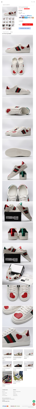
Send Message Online (5, 401)
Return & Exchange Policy (17, 391)
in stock (23, 13)
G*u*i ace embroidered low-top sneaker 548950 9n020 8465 (7, 357)
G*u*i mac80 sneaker (16, 381)
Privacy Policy (15, 394)
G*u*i (5, 4)
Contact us (3, 394)
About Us (3, 391)
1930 (21, 12)
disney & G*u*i (26, 356)
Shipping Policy (15, 395)
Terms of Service (4, 395)
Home (4, 4)
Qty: (19, 24)
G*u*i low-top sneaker (6, 368)
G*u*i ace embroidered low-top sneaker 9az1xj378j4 (18, 357)
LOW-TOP (8, 4)
